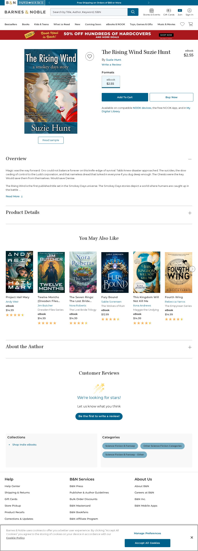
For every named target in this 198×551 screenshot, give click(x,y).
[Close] (5, 27)
